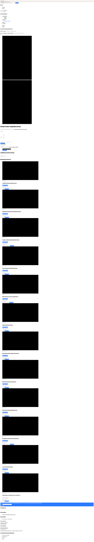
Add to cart (3, 143)
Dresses (3, 19)
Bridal (5, 18)
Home (3, 7)
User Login (2, 0)
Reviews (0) (4, 150)
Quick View (7, 189)
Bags (5, 17)
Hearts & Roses (7, 21)
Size (1, 137)
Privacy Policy (12, 514)
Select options (5, 185)
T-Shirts (3, 23)
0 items (5, 10)
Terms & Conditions (6, 514)
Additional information (6, 149)
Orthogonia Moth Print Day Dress (20, 129)
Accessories (4, 16)
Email (1, 504)
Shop (3, 8)
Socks (3, 22)
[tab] (48, 149)
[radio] (4, 134)
